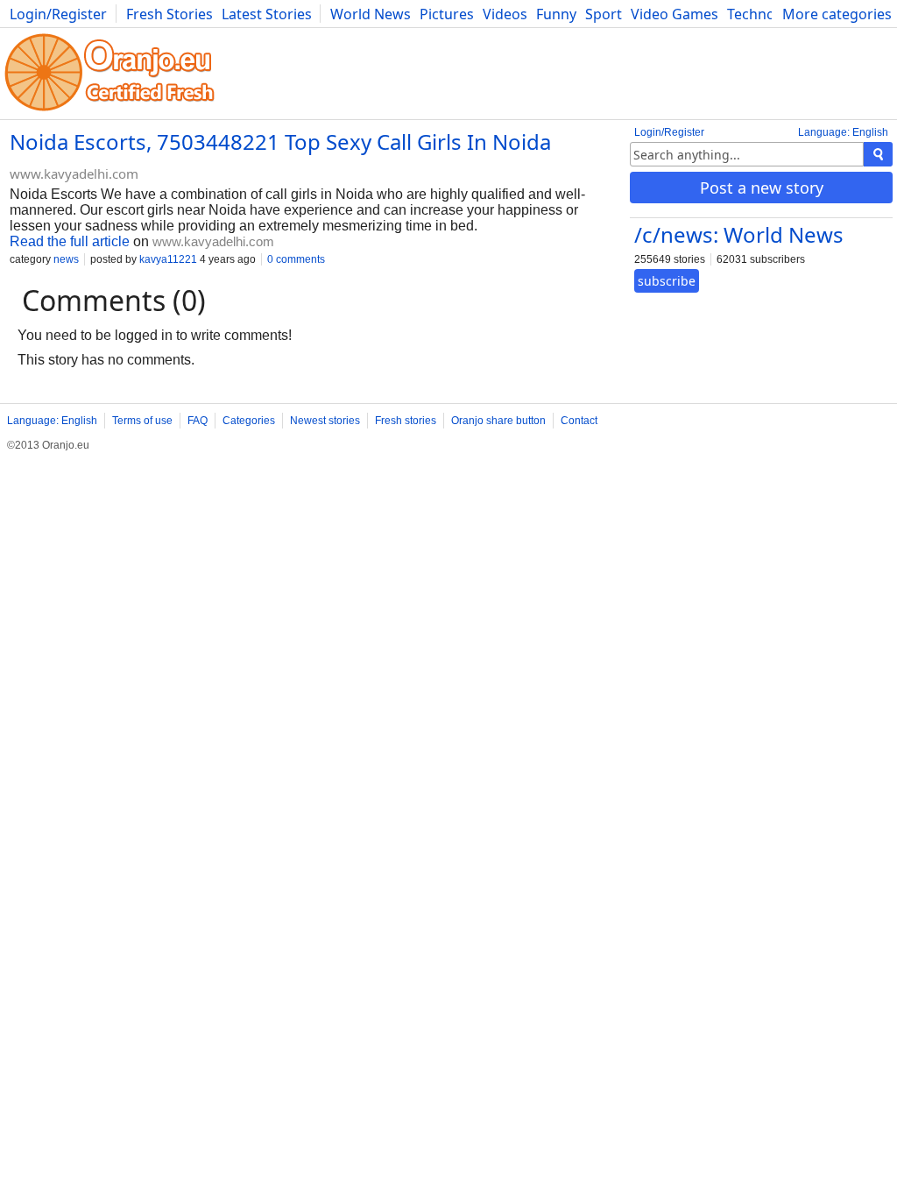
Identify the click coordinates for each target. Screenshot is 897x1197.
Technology (765, 14)
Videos (505, 14)
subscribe (667, 281)
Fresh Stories (169, 14)
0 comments (296, 259)
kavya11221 (168, 259)
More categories (837, 14)
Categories (248, 420)
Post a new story (761, 187)
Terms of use (142, 420)
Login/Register (58, 14)
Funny (556, 14)
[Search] (878, 154)
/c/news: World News (739, 234)
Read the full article (70, 241)
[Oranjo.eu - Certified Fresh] (109, 110)
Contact (579, 420)
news (66, 259)
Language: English (843, 132)
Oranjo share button (498, 420)
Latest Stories (267, 14)
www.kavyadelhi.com (74, 173)
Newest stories (325, 420)
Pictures (447, 14)
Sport (603, 14)
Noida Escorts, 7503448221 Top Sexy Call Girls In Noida (280, 141)
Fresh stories (405, 420)
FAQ (197, 420)
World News (370, 14)
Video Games (674, 14)
